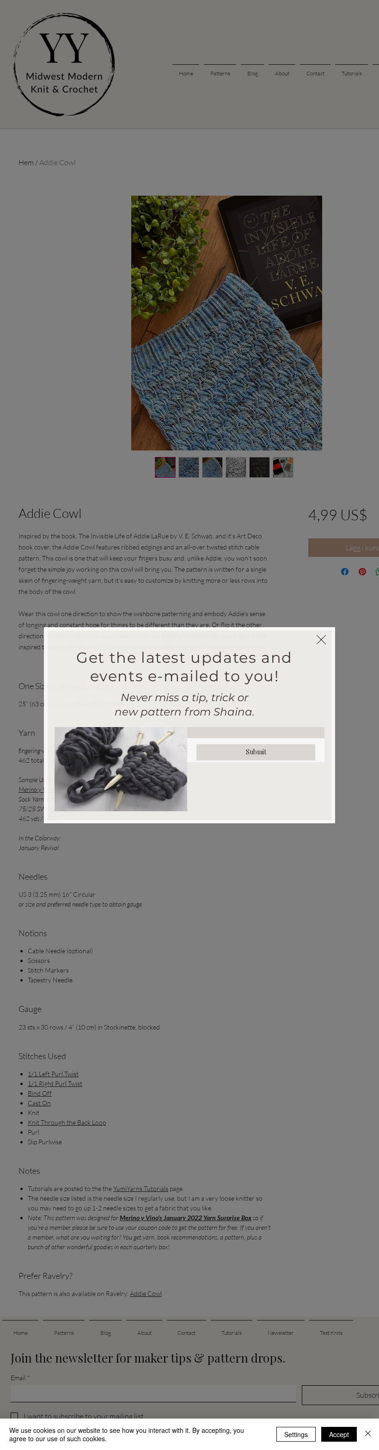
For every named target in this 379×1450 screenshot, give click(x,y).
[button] (321, 639)
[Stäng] (367, 1434)
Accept (339, 1434)
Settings (296, 1434)
